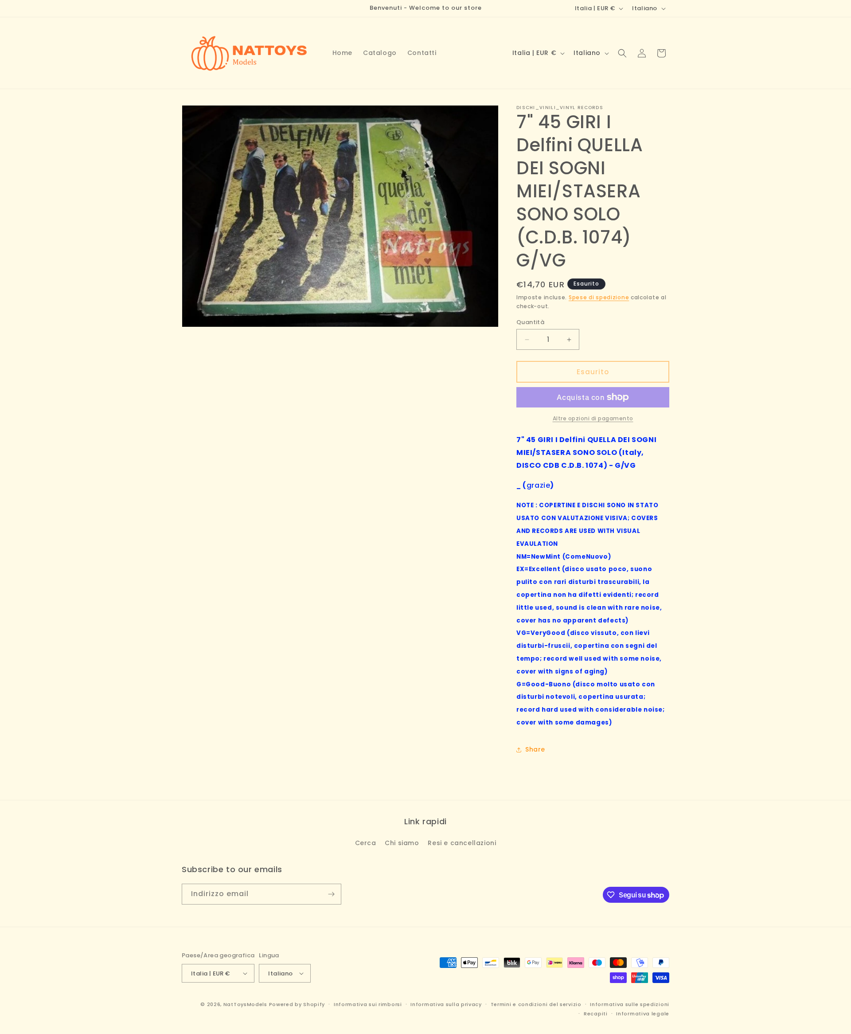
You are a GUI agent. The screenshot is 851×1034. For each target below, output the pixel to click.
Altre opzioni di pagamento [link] (593, 418)
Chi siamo (402, 842)
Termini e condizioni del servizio (536, 1004)
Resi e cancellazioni (462, 842)
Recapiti (596, 1013)
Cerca (365, 842)
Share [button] (535, 749)
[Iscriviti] (331, 894)
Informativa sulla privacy (446, 1004)
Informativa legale (642, 1013)
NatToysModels (245, 1004)
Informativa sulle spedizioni (629, 1004)
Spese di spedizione (599, 297)
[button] (622, 53)
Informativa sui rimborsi (368, 1004)
